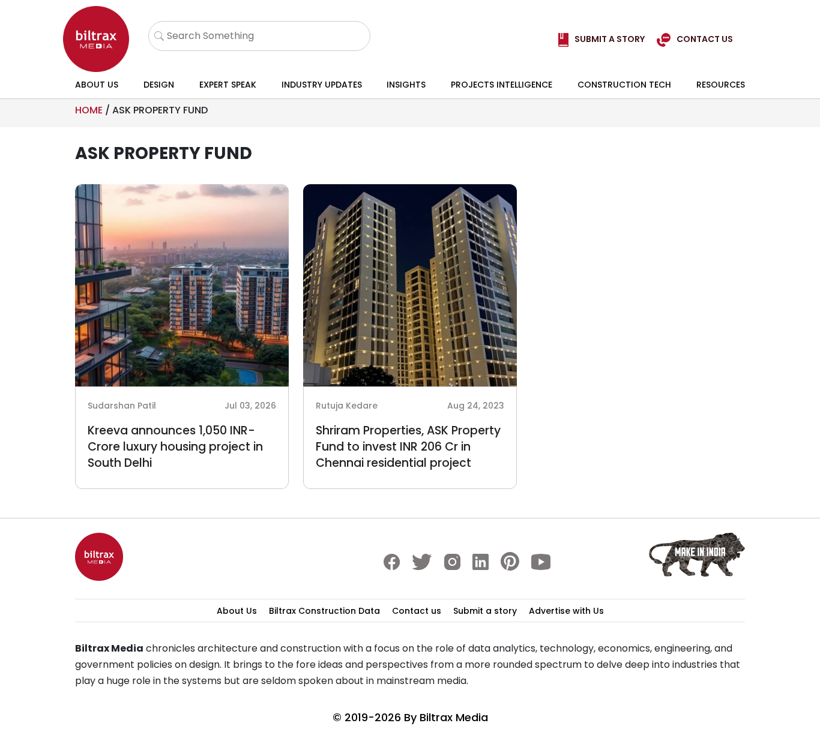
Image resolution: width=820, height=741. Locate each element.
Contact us (416, 611)
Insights (406, 85)
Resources (720, 85)
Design (158, 85)
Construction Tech (624, 85)
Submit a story (485, 611)
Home (89, 110)
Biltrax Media (454, 717)
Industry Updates (322, 85)
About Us (96, 85)
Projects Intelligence (501, 85)
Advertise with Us (566, 611)
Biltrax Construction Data (324, 611)
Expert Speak (227, 85)
